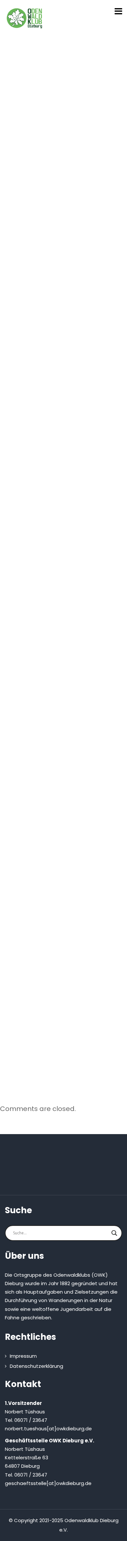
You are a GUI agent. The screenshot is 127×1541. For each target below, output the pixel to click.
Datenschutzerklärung (36, 1366)
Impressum (23, 1356)
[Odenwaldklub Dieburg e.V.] (24, 18)
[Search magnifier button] (114, 1233)
